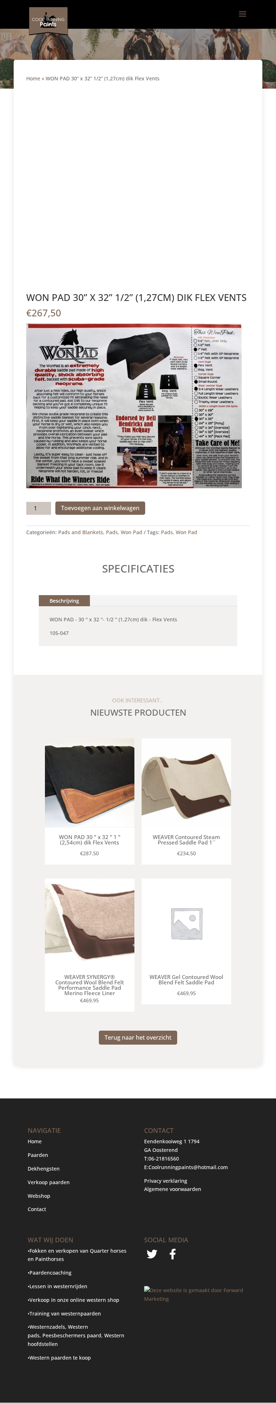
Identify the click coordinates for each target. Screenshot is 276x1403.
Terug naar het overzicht (138, 1037)
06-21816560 (163, 1158)
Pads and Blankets (80, 532)
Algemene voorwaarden (172, 1189)
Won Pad (131, 532)
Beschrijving (64, 600)
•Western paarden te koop (59, 1357)
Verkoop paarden (49, 1182)
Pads (112, 532)
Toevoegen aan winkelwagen (100, 508)
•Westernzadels (46, 1326)
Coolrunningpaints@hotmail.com (188, 1167)
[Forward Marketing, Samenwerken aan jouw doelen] (196, 1298)
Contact (37, 1209)
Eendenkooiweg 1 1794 (171, 1141)
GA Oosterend (161, 1150)
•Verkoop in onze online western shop (73, 1299)
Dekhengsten (44, 1168)
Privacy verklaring (165, 1180)
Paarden (38, 1155)
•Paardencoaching (50, 1272)
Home (33, 78)
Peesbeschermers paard (71, 1335)
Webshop (40, 1195)
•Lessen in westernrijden (57, 1286)
